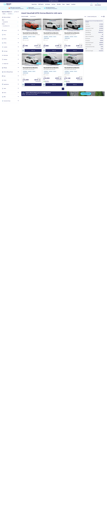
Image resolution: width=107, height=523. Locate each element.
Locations (73, 4)
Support (68, 4)
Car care (53, 4)
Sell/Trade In (40, 4)
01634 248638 (98, 5)
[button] (16, 11)
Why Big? (59, 4)
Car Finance (47, 4)
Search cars (34, 4)
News (63, 4)
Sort (85, 16)
